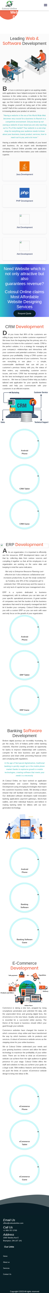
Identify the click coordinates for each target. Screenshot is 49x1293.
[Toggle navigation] (45, 5)
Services (6, 1268)
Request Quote (24, 313)
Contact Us (7, 1274)
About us (6, 1262)
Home (5, 1256)
